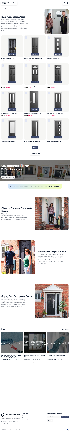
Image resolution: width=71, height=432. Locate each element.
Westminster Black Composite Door (32, 113)
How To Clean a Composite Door (56, 355)
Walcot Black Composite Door (8, 141)
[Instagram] (48, 420)
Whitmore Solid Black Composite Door (33, 58)
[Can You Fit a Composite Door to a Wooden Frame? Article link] (35, 346)
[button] (3, 3)
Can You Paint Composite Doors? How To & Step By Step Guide (11, 356)
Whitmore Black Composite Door (9, 113)
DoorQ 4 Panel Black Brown (7, 58)
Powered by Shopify (16, 429)
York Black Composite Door (53, 58)
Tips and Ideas (4, 359)
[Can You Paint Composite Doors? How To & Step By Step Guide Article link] (12, 346)
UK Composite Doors (8, 429)
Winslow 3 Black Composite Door (32, 86)
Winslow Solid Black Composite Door (10, 86)
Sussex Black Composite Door (54, 141)
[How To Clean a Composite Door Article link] (58, 346)
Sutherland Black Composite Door (32, 141)
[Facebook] (51, 420)
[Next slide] (68, 346)
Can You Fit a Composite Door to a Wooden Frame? (34, 356)
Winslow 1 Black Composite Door (54, 86)
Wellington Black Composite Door (55, 113)
